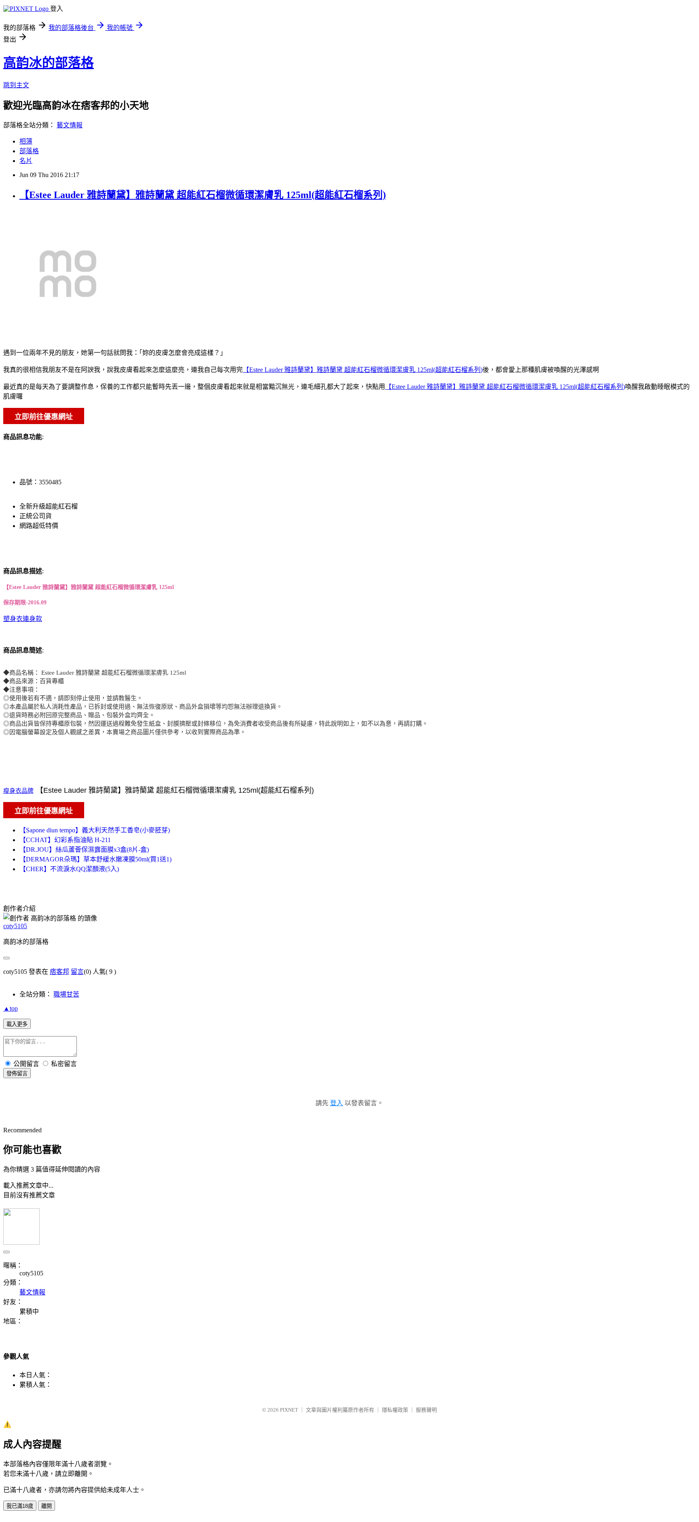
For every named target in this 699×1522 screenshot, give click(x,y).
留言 (77, 971)
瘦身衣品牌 (18, 790)
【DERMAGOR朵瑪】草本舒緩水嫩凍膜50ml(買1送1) (95, 859)
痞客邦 (59, 971)
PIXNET (289, 1410)
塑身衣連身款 (22, 618)
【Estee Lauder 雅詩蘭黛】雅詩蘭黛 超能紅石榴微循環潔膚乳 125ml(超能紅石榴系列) (202, 195)
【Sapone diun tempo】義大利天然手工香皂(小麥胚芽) (94, 830)
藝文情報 (70, 125)
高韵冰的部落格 (48, 62)
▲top (10, 1008)
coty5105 (15, 925)
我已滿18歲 (19, 1506)
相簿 (25, 141)
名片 (25, 160)
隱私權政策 (395, 1410)
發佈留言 (17, 1073)
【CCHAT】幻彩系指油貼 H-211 (65, 839)
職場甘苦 (66, 994)
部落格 (29, 151)
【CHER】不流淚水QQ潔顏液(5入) (69, 868)
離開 (46, 1506)
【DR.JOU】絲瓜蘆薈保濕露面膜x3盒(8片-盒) (84, 849)
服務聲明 (426, 1410)
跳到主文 (16, 85)
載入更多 (17, 1024)
